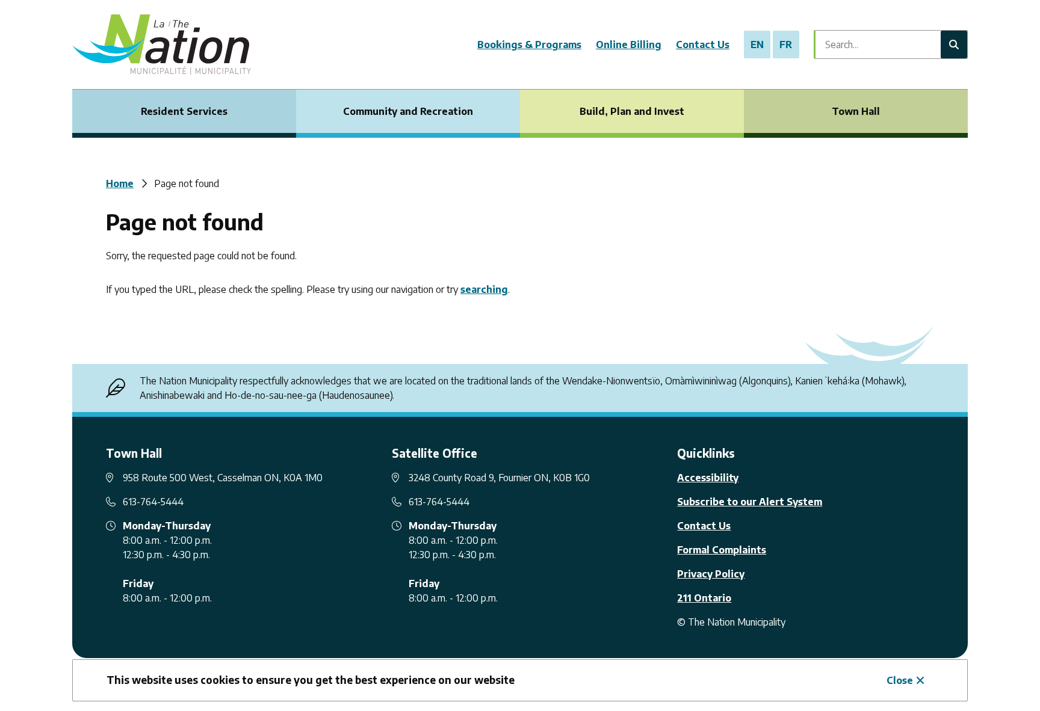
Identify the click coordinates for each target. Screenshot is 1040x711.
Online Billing (628, 44)
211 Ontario (704, 598)
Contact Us (702, 44)
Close (900, 680)
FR (785, 44)
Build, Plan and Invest (632, 111)
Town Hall (856, 111)
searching (484, 289)
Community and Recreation (408, 111)
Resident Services (184, 111)
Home (120, 183)
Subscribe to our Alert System (749, 502)
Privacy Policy (710, 574)
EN (757, 44)
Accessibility (707, 478)
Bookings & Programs (529, 44)
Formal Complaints (721, 550)
